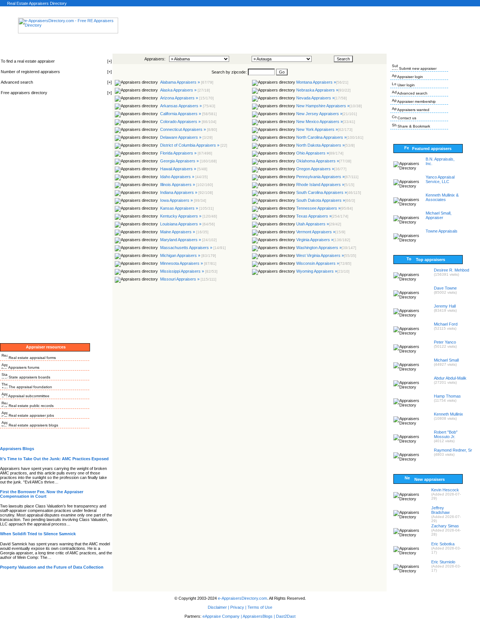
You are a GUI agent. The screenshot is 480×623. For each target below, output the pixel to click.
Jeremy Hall (445, 306)
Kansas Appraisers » (186, 208)
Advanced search (412, 93)
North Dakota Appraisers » (325, 145)
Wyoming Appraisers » (323, 271)
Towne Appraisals (442, 231)
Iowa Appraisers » (182, 200)
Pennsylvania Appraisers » (327, 176)
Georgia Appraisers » (188, 161)
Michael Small (446, 360)
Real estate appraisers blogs (33, 425)
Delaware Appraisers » (186, 137)
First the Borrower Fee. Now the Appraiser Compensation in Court (41, 493)
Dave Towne (445, 288)
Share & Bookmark (413, 126)
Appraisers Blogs (17, 448)
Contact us (406, 118)
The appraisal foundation (30, 387)
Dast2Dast (286, 616)
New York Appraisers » (324, 129)
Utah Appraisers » (318, 224)
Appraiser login (409, 77)
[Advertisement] (254, 28)
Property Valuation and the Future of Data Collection (52, 567)
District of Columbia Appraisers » (193, 145)
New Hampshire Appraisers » (329, 106)
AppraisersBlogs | (259, 616)
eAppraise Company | (222, 616)
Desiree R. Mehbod (451, 270)
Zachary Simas (445, 526)
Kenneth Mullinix (448, 414)
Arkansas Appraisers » (187, 106)
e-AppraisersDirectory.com (242, 598)
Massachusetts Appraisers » (192, 247)
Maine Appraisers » (183, 232)
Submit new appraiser (417, 68)
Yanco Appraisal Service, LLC (440, 179)
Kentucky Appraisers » (188, 216)
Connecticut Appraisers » (188, 129)
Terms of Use (260, 607)
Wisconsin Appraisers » (323, 263)
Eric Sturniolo (443, 562)
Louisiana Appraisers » (187, 224)
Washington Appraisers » (326, 247)
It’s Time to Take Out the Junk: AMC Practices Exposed (54, 458)
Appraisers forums (23, 367)
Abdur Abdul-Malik (450, 378)
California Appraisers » (188, 113)
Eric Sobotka (442, 544)
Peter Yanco (445, 342)
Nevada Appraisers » (321, 98)
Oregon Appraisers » (321, 169)
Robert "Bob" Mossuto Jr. (446, 434)
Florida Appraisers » (185, 153)
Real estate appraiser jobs (31, 415)
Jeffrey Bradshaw (440, 510)
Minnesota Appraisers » (187, 263)
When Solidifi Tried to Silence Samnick (38, 533)
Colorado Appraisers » (187, 121)
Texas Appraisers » (322, 216)
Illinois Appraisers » (186, 184)
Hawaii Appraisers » (183, 169)
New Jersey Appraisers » (326, 113)
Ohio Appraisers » (320, 153)
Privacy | (238, 607)
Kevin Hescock (445, 490)
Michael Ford (446, 324)
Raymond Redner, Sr (453, 450)
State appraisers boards (29, 377)
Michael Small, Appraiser (439, 215)
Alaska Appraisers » (184, 90)
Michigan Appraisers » (187, 255)
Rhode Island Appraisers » (325, 184)
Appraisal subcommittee (29, 396)
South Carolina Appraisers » (328, 192)
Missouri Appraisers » (187, 279)
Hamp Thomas (447, 396)
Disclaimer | (218, 607)
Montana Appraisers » (322, 82)
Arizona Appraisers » (186, 98)
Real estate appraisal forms (32, 358)
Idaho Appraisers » (183, 176)
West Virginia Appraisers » (326, 255)
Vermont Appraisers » (320, 232)
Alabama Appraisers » (186, 82)
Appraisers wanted (412, 110)
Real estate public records (31, 406)
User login (405, 85)
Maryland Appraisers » (188, 239)
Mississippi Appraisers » (188, 271)
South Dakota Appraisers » (325, 200)
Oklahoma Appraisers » (323, 161)
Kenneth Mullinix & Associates (442, 197)
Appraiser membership (416, 101)
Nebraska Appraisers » (323, 90)
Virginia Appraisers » (323, 239)
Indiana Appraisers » (186, 192)
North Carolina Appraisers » (329, 137)
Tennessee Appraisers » (324, 208)
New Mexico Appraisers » (325, 121)
